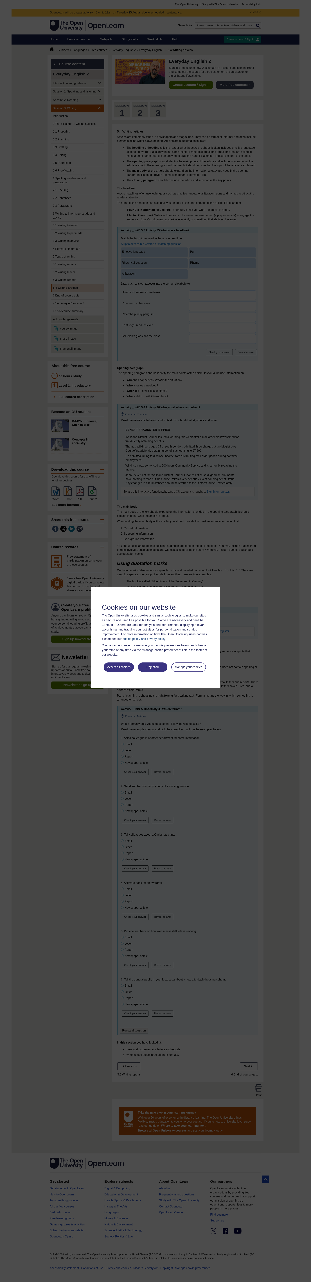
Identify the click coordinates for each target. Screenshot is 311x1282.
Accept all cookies (118, 667)
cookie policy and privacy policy (144, 639)
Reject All (153, 667)
